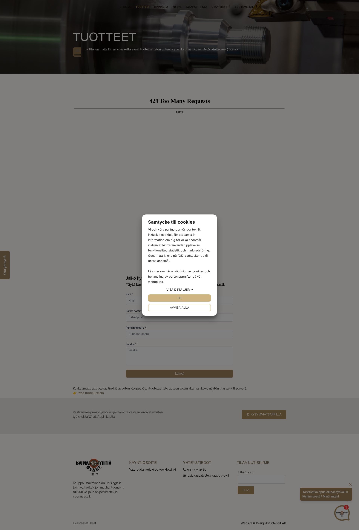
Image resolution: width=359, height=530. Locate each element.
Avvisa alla (179, 307)
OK (179, 298)
